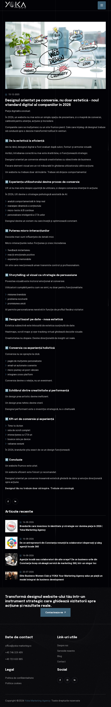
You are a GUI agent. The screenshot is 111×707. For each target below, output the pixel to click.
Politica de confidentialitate (19, 678)
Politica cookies (13, 683)
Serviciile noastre (66, 650)
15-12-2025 (13, 94)
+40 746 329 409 (14, 652)
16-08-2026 (28, 522)
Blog (59, 656)
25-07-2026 (28, 572)
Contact (61, 661)
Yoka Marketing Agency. (38, 700)
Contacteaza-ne (54, 612)
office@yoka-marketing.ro (18, 645)
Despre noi (62, 645)
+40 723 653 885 (14, 659)
